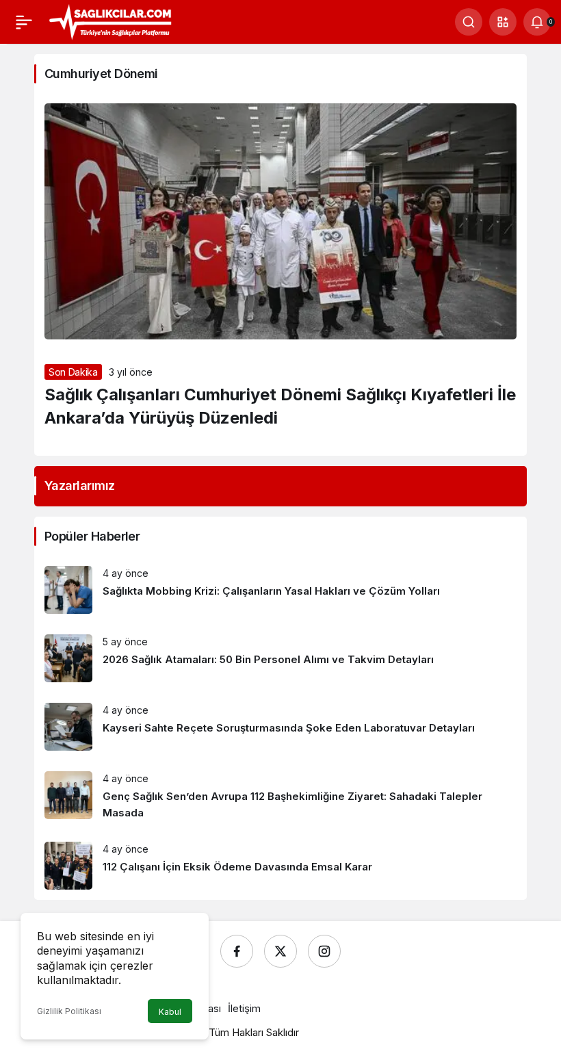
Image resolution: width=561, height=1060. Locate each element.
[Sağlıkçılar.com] (110, 20)
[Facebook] (236, 951)
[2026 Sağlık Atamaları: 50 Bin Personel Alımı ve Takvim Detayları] (280, 658)
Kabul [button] (170, 1012)
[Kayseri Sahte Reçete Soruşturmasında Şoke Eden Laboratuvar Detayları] (280, 727)
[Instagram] (324, 951)
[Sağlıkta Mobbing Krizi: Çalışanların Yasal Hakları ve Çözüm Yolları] (280, 590)
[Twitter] (280, 951)
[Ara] (468, 22)
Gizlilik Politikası (69, 1011)
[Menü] (24, 22)
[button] (503, 22)
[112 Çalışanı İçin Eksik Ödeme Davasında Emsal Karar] (280, 865)
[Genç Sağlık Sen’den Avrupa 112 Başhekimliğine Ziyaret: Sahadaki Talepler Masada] (280, 796)
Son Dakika (73, 372)
